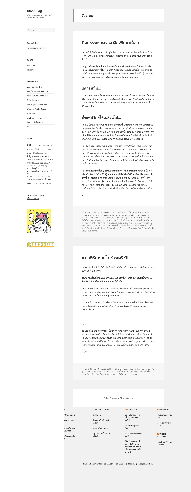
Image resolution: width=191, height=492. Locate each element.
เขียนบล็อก (135, 225)
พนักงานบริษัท (90, 223)
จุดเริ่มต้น (129, 217)
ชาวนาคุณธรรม (43, 150)
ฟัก (28, 127)
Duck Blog (34, 11)
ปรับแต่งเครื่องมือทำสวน (36, 109)
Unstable (132, 409)
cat (29, 145)
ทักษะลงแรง (101, 220)
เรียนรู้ (49, 179)
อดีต (140, 371)
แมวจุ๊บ (39, 183)
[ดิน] (39, 220)
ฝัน (83, 223)
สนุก (144, 223)
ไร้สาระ (95, 231)
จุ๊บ (37, 149)
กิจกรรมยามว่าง (104, 215)
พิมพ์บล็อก (111, 223)
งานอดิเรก (121, 217)
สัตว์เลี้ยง (129, 369)
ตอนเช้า (88, 371)
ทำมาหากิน (111, 220)
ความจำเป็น (139, 215)
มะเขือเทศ (42, 163)
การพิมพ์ (138, 212)
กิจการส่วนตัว (123, 215)
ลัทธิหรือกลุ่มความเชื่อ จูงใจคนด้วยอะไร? (132, 417)
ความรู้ (50, 145)
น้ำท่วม (48, 156)
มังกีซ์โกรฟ (49, 163)
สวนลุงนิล (38, 166)
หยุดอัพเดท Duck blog (36, 87)
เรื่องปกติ (102, 374)
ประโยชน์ (148, 220)
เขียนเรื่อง (95, 374)
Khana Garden (33, 198)
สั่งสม (84, 225)
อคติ (96, 225)
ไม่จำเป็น (147, 228)
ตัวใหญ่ (35, 153)
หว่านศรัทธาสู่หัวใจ (34, 176)
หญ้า (42, 166)
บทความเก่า (164, 409)
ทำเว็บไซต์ (121, 220)
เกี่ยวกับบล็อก (125, 225)
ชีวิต (49, 150)
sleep (34, 145)
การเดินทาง (39, 145)
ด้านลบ (148, 217)
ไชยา (50, 183)
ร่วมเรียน (132, 223)
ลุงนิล (28, 166)
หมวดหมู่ (134, 371)
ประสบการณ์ (41, 159)
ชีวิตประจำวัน (125, 212)
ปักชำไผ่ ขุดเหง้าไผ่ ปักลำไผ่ (37, 91)
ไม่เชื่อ (88, 231)
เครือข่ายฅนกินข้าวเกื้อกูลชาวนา (35, 179)
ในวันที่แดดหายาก (34, 100)
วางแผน (32, 166)
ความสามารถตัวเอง (97, 217)
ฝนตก (30, 162)
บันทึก (141, 220)
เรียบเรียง (90, 228)
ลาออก (139, 223)
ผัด (52, 159)
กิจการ (114, 215)
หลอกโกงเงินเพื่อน (67, 415)
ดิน (63, 409)
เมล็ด (45, 179)
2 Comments (131, 374)
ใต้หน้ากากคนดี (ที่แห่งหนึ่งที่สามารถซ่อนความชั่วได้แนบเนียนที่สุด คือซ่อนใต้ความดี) (133, 446)
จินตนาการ (30, 150)
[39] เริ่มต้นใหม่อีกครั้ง (36, 122)
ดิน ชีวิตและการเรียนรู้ (35, 195)
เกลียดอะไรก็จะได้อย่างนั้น (109, 225)
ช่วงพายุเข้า (31, 113)
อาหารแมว (47, 176)
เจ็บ (151, 225)
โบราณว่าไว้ (125, 228)
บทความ (29, 159)
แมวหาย (114, 374)
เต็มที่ (84, 228)
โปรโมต (134, 228)
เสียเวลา (116, 228)
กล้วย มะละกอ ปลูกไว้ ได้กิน (38, 96)
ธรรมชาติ (38, 156)
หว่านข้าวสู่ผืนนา (33, 168)
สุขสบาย (90, 225)
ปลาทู (49, 160)
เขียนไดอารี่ (144, 225)
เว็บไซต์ (109, 228)
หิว (43, 176)
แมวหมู (45, 183)
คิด (115, 217)
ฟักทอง (35, 163)
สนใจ (149, 223)
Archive (30, 70)
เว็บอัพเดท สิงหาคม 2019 (36, 118)
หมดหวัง (127, 371)
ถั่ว (39, 153)
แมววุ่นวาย (97, 415)
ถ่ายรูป (45, 153)
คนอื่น (131, 215)
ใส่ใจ (121, 374)
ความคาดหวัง (148, 369)
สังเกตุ (112, 371)
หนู (46, 166)
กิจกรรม (45, 145)
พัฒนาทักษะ (101, 223)
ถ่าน (41, 153)
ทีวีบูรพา (31, 156)
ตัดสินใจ (29, 153)
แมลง (29, 183)
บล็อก (33, 159)
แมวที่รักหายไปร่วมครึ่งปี (105, 258)
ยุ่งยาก (125, 223)
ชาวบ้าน (137, 217)
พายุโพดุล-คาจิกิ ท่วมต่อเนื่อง (38, 104)
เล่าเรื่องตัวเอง (100, 228)
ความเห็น (109, 217)
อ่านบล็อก (147, 371)
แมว (34, 182)
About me (31, 65)
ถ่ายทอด (92, 220)
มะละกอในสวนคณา (101, 428)
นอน (43, 156)
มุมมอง (119, 223)
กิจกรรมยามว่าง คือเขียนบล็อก (110, 43)
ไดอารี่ (140, 228)
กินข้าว (139, 369)
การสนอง (146, 212)
